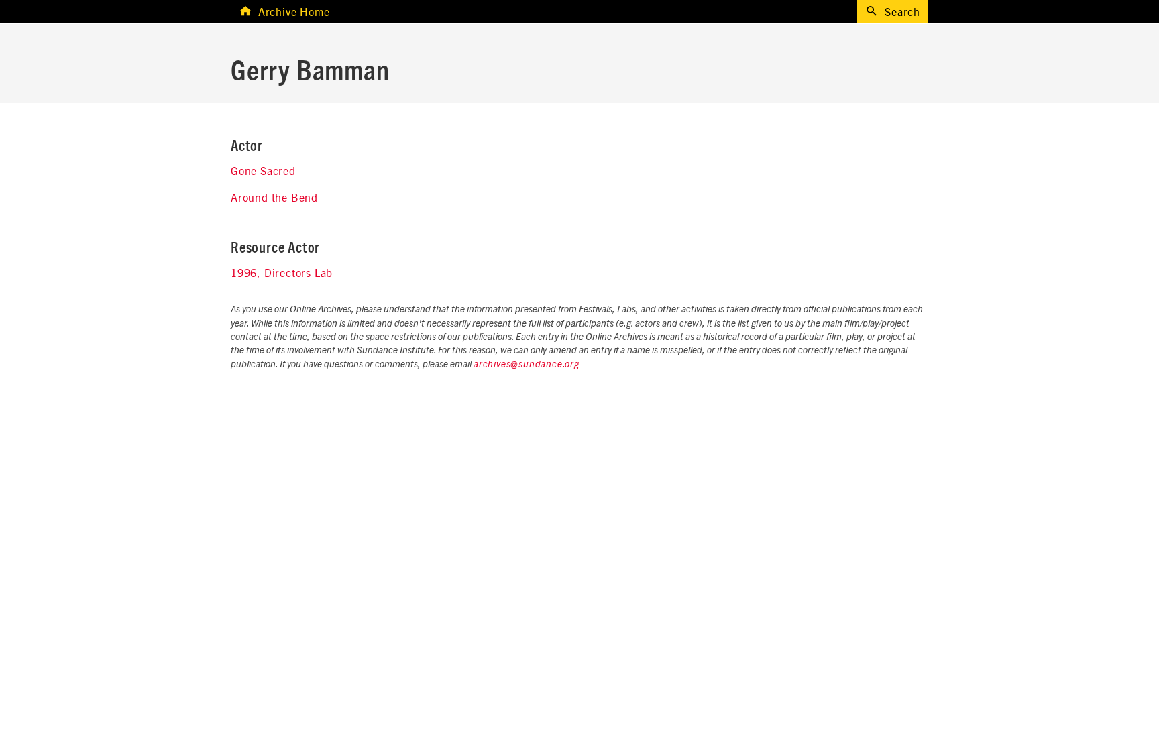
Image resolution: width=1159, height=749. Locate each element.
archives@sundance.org (527, 364)
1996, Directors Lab (282, 272)
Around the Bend (274, 197)
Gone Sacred (263, 170)
